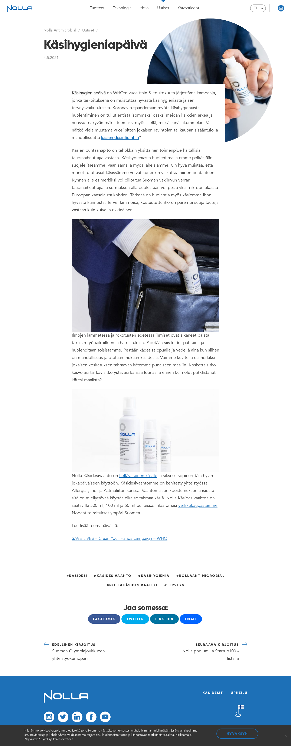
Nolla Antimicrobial (60, 30)
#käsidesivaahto (112, 575)
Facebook (104, 619)
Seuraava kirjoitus (210, 651)
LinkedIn (164, 619)
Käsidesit (213, 692)
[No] (286, 735)
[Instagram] (49, 718)
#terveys (174, 585)
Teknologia (122, 8)
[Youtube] (105, 718)
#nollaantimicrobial (200, 575)
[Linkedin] (77, 718)
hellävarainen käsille (138, 476)
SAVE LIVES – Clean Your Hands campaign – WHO (119, 539)
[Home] (66, 701)
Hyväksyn (237, 733)
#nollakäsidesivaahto (132, 585)
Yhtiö (144, 8)
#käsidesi (76, 575)
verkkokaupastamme (198, 506)
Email (191, 619)
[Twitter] (63, 718)
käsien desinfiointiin (120, 138)
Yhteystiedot (188, 8)
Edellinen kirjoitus (78, 651)
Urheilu (239, 692)
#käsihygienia (153, 575)
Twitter (135, 619)
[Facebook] (91, 718)
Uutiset (163, 8)
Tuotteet (97, 8)
